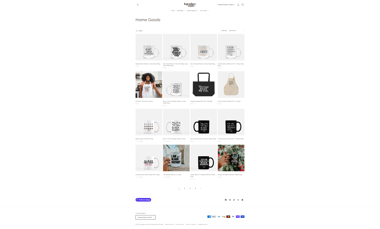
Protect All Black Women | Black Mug (230, 174)
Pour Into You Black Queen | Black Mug (203, 139)
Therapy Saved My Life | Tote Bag (201, 101)
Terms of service (191, 224)
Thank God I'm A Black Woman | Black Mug (202, 175)
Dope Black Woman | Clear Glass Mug (148, 64)
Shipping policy (203, 224)
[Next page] (201, 188)
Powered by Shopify (157, 224)
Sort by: (224, 31)
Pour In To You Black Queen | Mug (174, 139)
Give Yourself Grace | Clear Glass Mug (202, 64)
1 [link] (179, 188)
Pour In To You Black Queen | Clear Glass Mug (174, 102)
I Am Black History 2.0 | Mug (172, 174)
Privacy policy (180, 224)
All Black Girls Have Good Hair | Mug (147, 174)
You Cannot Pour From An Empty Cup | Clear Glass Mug (175, 64)
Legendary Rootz (146, 224)
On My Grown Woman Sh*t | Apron (229, 101)
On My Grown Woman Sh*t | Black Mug (230, 139)
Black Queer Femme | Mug (144, 139)
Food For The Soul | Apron (144, 101)
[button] (138, 5)
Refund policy (169, 224)
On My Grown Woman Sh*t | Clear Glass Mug (231, 64)
